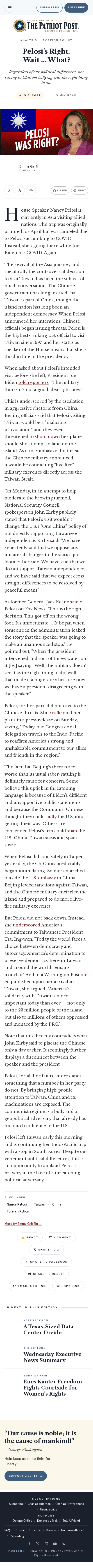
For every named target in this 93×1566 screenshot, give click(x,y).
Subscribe (76, 7)
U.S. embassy (42, 877)
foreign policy (18, 1211)
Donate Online (22, 1520)
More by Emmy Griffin (23, 1224)
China (56, 1204)
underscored (26, 925)
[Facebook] (29, 1544)
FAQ (7, 1530)
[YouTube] (55, 1544)
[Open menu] (9, 8)
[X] (38, 1544)
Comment (62, 1237)
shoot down (47, 436)
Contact (21, 1530)
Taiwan (39, 1204)
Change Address (39, 1504)
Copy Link (70, 1286)
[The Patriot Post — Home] (46, 26)
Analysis (28, 40)
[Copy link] (31, 190)
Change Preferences (69, 1504)
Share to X (49, 1249)
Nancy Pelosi (17, 1204)
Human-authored (72, 1530)
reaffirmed (61, 712)
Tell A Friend (71, 1520)
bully (51, 816)
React (29, 1237)
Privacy (51, 1530)
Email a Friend (32, 1286)
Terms (36, 1530)
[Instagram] (46, 1544)
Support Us (49, 7)
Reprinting (17, 1536)
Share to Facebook (49, 1261)
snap (72, 830)
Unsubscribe (48, 1509)
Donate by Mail (47, 1520)
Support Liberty (26, 1475)
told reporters (33, 382)
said (54, 540)
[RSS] (63, 1544)
